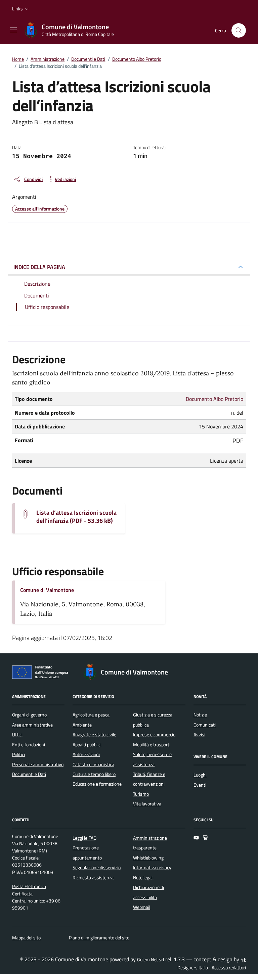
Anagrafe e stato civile (94, 734)
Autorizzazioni (86, 754)
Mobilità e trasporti (151, 744)
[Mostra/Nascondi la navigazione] (13, 30)
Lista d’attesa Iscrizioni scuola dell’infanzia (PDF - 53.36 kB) (76, 517)
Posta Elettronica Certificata (29, 890)
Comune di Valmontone (47, 590)
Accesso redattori (229, 967)
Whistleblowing (148, 858)
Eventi (200, 785)
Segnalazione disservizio (97, 867)
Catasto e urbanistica (93, 764)
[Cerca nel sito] (238, 30)
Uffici (17, 734)
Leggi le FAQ (84, 838)
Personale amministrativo (37, 764)
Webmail (141, 907)
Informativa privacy (152, 867)
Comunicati (205, 725)
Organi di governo (29, 714)
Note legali (143, 877)
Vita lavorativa (147, 803)
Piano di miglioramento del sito (99, 937)
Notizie (200, 714)
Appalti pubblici (87, 744)
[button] (21, 8)
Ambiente (82, 725)
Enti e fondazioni (28, 744)
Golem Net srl (150, 959)
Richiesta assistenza (93, 877)
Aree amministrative (32, 725)
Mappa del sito (26, 937)
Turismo (141, 794)
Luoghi (200, 775)
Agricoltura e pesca (91, 714)
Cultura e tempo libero (94, 774)
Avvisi (199, 734)
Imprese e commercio (154, 734)
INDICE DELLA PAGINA (39, 267)
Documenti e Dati (29, 774)
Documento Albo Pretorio (214, 399)
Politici (18, 754)
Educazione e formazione (97, 784)
